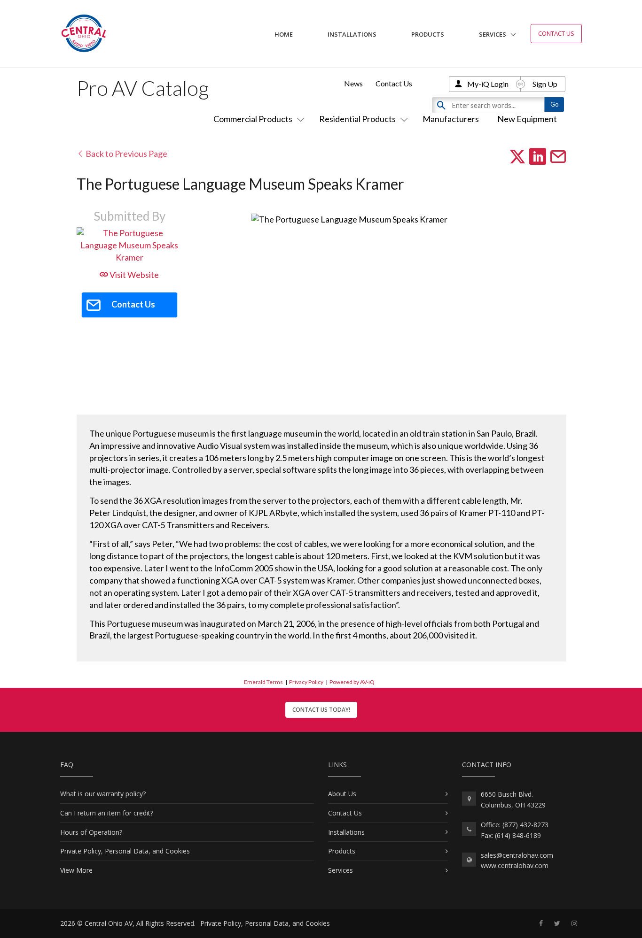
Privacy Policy (306, 681)
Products (427, 34)
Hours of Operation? (91, 832)
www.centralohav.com (514, 865)
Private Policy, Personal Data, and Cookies (125, 850)
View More (76, 870)
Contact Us (556, 33)
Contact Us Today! (321, 710)
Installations (352, 34)
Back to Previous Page (125, 153)
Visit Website (133, 274)
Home (283, 34)
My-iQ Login (488, 83)
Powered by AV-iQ (352, 681)
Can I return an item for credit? (106, 812)
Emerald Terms (263, 681)
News (353, 83)
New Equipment (527, 119)
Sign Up (544, 83)
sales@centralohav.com (517, 855)
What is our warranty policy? (103, 793)
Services (492, 34)
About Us (342, 793)
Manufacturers (451, 119)
